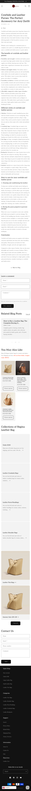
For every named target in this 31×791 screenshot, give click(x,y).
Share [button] (4, 28)
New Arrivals (6, 673)
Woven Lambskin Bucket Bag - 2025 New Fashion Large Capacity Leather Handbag (21, 380)
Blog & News (6, 758)
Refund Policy (6, 729)
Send (6, 662)
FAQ (4, 754)
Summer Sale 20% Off (10, 617)
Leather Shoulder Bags (10, 533)
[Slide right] (19, 342)
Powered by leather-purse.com (18, 788)
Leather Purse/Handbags (11, 502)
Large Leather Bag (7, 680)
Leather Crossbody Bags (10, 473)
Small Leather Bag (7, 684)
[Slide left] (12, 342)
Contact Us (6, 750)
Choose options (8, 388)
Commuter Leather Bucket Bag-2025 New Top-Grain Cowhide (8, 410)
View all (28, 314)
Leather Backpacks (7, 712)
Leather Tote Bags (8, 582)
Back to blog (16, 267)
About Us (5, 747)
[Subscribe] (26, 771)
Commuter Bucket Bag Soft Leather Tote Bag (8, 378)
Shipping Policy (7, 733)
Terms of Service (7, 737)
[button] (2, 6)
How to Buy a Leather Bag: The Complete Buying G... (15, 322)
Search (4, 722)
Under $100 (7, 445)
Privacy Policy (6, 726)
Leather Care (6, 761)
